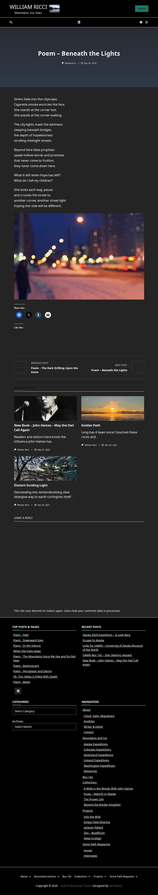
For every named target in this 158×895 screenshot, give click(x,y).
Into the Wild (92, 817)
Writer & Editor (93, 727)
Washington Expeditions (99, 765)
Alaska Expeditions (96, 744)
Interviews (90, 856)
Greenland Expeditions (98, 755)
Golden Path (90, 425)
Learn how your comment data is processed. (92, 611)
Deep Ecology (92, 838)
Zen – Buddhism (94, 833)
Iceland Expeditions (96, 760)
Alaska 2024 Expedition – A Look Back (106, 635)
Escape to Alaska (93, 640)
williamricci (70, 63)
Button (141, 8)
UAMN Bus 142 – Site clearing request (107, 655)
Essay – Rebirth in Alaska (100, 794)
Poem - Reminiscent (26, 666)
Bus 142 (88, 777)
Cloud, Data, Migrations (99, 716)
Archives (17, 721)
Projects (88, 810)
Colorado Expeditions (97, 749)
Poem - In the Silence (27, 645)
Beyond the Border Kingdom (102, 804)
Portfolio (89, 721)
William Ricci (28, 6)
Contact (89, 732)
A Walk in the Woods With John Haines (108, 788)
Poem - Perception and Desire (32, 671)
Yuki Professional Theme (76, 886)
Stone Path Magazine (96, 844)
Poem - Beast (21, 682)
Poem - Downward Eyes (28, 640)
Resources (90, 771)
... (53, 441)
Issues (88, 850)
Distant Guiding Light (31, 485)
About (86, 710)
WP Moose (115, 886)
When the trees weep (27, 651)
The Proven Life (94, 799)
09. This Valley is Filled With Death (35, 676)
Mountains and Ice (95, 738)
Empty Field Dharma (97, 822)
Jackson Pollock (93, 827)
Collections (90, 782)
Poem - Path (21, 635)
